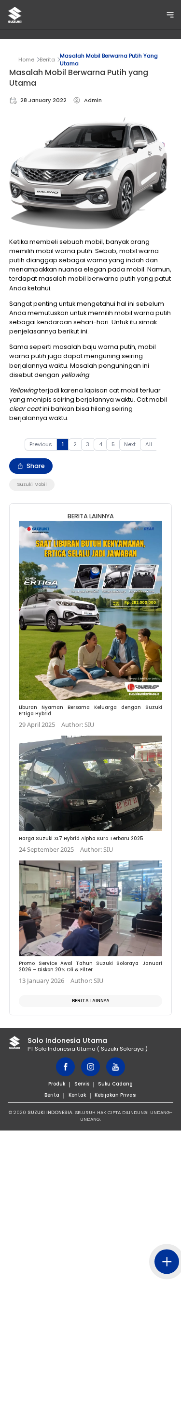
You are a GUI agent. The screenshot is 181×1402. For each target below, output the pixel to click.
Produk (56, 1084)
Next (130, 444)
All (148, 444)
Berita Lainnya (91, 1000)
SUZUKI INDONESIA (50, 1112)
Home (26, 59)
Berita (47, 59)
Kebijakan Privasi (116, 1095)
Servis (81, 1084)
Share (36, 466)
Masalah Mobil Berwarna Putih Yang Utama (109, 59)
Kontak (77, 1095)
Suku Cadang (115, 1084)
